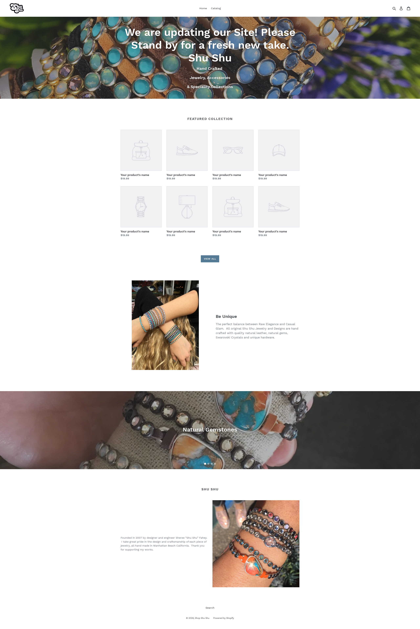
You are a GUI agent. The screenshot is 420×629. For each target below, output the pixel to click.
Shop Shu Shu (202, 618)
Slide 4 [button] (215, 464)
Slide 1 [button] (205, 464)
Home (203, 8)
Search (210, 607)
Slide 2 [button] (208, 464)
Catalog (216, 8)
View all (210, 258)
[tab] (205, 464)
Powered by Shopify (223, 618)
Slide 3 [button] (212, 464)
